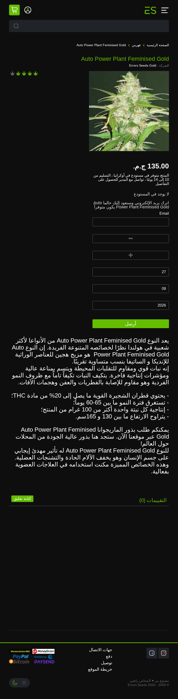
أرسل (130, 323)
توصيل (106, 662)
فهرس (136, 45)
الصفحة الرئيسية (157, 45)
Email (164, 213)
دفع (109, 656)
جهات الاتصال (100, 649)
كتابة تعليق (22, 498)
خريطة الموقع (100, 669)
